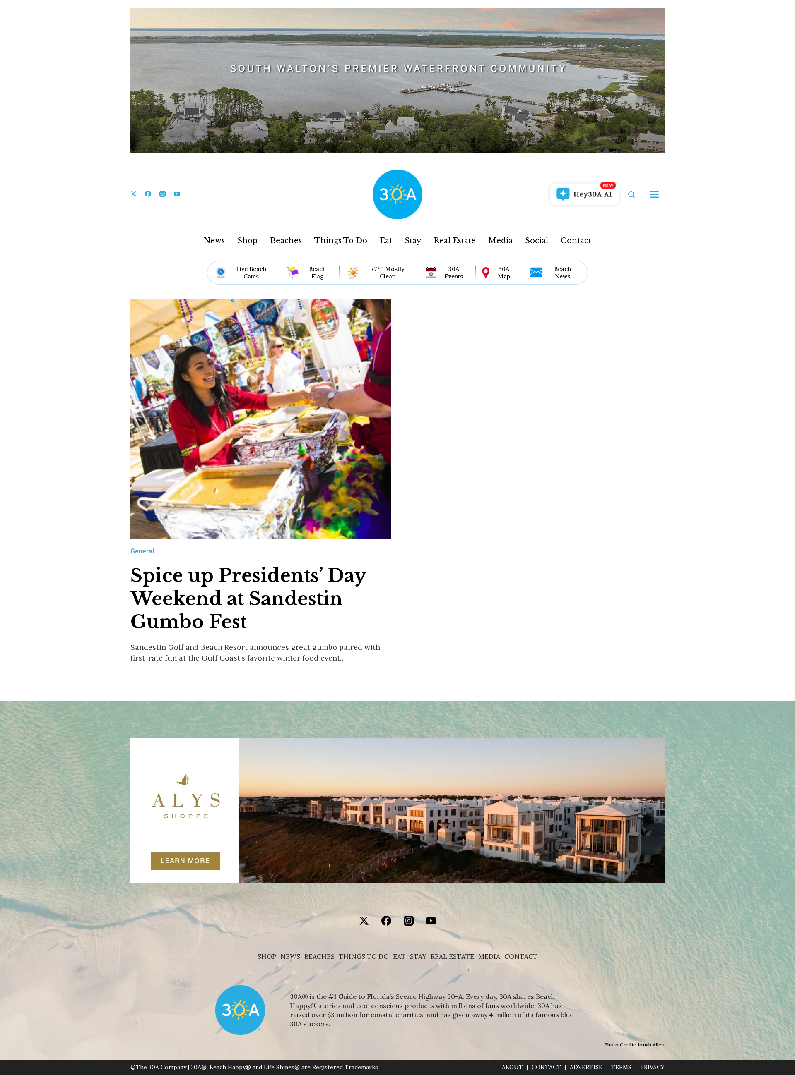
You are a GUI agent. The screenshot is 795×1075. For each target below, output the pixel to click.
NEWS (290, 956)
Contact (576, 240)
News (214, 240)
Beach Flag (317, 272)
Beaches (286, 240)
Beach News (562, 272)
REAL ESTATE (452, 956)
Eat (386, 240)
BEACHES (319, 956)
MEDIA (489, 956)
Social (536, 240)
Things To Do (340, 240)
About (512, 1067)
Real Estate (455, 240)
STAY (418, 956)
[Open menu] (654, 194)
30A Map (504, 272)
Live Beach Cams (251, 272)
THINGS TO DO (364, 956)
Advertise (586, 1067)
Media (500, 240)
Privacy (652, 1067)
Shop (247, 240)
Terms (621, 1067)
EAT (399, 956)
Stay (413, 240)
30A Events (453, 272)
